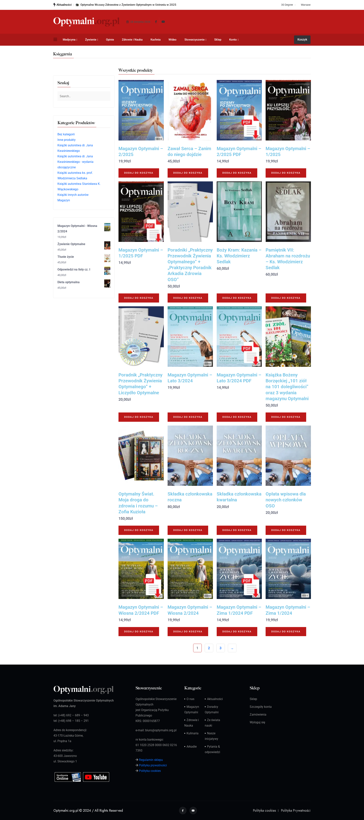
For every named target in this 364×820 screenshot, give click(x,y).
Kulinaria (192, 733)
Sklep (217, 39)
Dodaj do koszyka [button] (138, 172)
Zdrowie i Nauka (132, 39)
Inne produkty (66, 140)
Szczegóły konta (261, 707)
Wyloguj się (257, 722)
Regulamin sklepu (151, 760)
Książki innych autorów (73, 195)
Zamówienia (258, 714)
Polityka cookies (150, 771)
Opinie (110, 39)
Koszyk (302, 39)
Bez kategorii (66, 134)
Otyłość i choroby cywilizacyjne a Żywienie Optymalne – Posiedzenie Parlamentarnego (135, 4)
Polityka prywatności (153, 765)
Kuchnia (156, 39)
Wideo (173, 39)
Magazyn (63, 200)
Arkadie (192, 746)
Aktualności (215, 699)
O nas (190, 699)
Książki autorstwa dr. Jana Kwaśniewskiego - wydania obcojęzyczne (75, 161)
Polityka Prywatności (296, 810)
